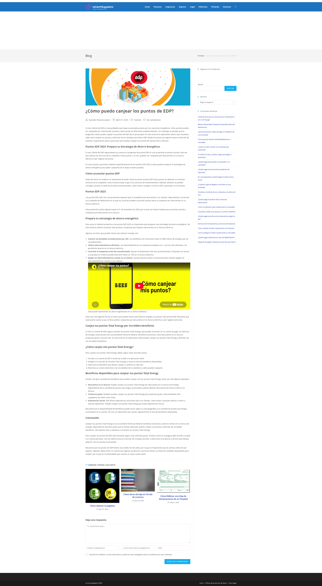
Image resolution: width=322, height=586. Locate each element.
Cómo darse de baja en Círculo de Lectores (137, 495)
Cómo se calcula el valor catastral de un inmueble (216, 207)
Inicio (201, 583)
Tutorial (137, 120)
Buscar (200, 84)
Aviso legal (232, 583)
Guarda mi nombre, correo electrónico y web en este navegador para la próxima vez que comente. (130, 554)
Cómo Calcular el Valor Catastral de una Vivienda (216, 228)
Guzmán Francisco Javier (99, 120)
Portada (201, 56)
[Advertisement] (161, 30)
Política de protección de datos (216, 583)
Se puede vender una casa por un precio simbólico (216, 212)
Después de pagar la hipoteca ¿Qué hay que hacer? (217, 242)
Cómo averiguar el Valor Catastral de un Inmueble (216, 233)
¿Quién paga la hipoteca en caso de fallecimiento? (216, 237)
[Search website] (235, 6)
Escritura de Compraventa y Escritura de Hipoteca (216, 224)
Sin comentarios (154, 120)
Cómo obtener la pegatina (102, 505)
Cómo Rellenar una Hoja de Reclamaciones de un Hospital (173, 497)
